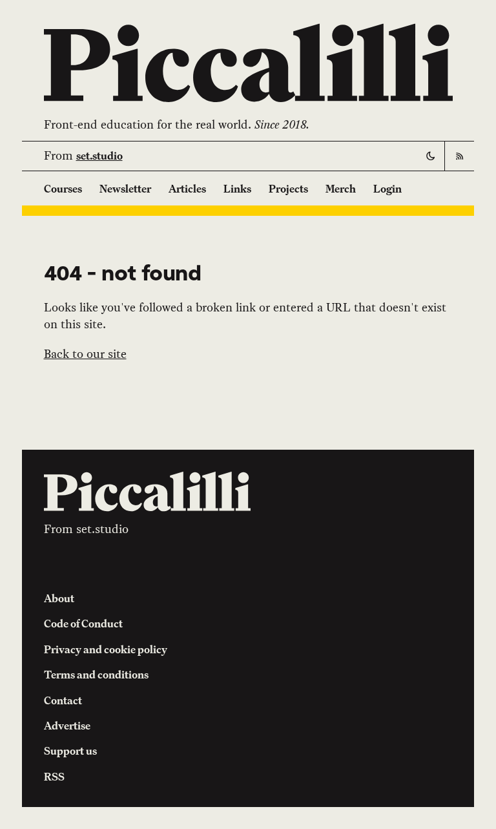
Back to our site (85, 353)
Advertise (67, 726)
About (59, 598)
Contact (63, 700)
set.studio (99, 156)
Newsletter (125, 189)
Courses (63, 189)
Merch (341, 189)
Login (387, 189)
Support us (70, 751)
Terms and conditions (96, 674)
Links (237, 189)
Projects (288, 189)
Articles (187, 189)
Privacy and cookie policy (105, 649)
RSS (54, 777)
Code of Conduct (83, 623)
